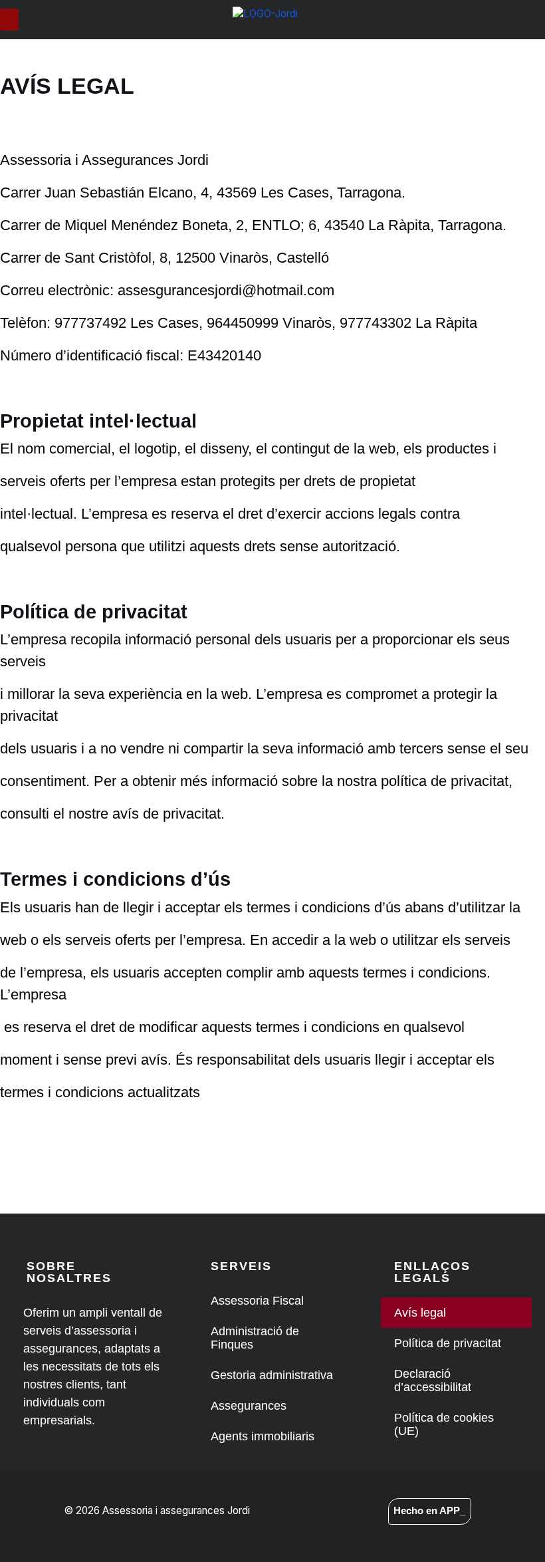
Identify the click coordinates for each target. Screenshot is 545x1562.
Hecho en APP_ (429, 1510)
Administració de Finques (255, 1338)
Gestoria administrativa (272, 1375)
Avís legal (420, 1312)
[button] (9, 20)
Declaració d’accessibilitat (432, 1380)
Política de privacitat (447, 1343)
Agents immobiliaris (262, 1436)
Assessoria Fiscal (257, 1300)
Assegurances (248, 1405)
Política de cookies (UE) (444, 1424)
